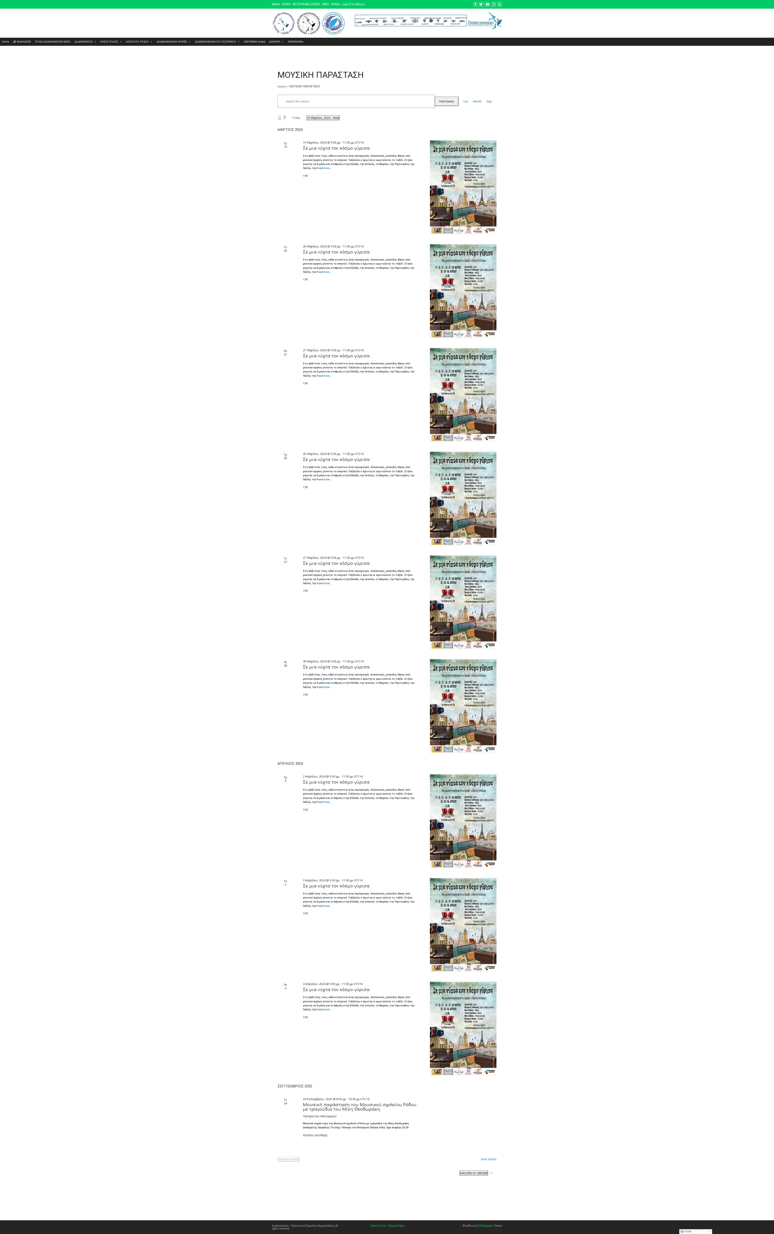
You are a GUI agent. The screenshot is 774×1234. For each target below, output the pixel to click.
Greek (688, 1231)
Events (282, 86)
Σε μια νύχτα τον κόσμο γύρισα (336, 148)
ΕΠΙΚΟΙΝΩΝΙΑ (295, 41)
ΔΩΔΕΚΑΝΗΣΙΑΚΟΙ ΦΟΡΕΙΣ (171, 41)
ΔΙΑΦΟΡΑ (274, 41)
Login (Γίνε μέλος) (353, 4)
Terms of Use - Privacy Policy (387, 1225)
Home (5, 41)
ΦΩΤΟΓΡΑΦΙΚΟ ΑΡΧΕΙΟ (306, 4)
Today (296, 118)
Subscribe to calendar (474, 1173)
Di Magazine (486, 1225)
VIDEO (325, 4)
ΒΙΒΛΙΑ (276, 4)
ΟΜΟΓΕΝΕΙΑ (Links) (254, 41)
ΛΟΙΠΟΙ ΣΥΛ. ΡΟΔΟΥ (137, 41)
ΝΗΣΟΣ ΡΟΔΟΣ (109, 41)
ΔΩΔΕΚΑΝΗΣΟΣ (83, 41)
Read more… (324, 168)
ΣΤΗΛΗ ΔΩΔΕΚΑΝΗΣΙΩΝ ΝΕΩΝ (52, 41)
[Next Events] (285, 117)
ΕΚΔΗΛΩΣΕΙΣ (24, 41)
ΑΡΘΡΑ (286, 4)
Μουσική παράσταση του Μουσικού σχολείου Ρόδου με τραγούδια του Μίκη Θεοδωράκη (359, 1107)
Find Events (446, 101)
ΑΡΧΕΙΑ (335, 4)
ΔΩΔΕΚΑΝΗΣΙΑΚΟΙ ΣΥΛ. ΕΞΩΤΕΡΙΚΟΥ (215, 41)
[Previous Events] (279, 117)
